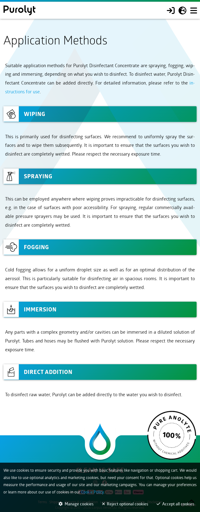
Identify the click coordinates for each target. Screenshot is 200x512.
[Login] (170, 10)
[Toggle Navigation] (193, 10)
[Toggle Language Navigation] (182, 10)
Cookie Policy (92, 491)
